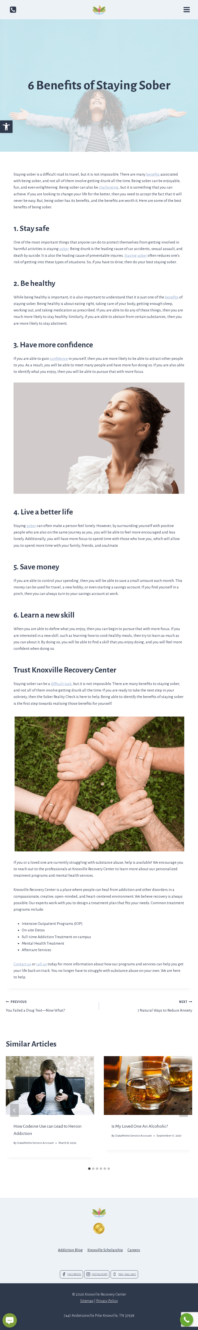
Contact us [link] (22, 964)
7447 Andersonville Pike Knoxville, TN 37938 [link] (99, 1315)
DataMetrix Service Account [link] (35, 1143)
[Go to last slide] (14, 1110)
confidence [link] (59, 358)
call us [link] (41, 964)
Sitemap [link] (86, 1301)
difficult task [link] (61, 684)
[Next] (183, 1110)
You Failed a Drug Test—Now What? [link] (35, 1006)
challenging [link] (109, 187)
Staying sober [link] (135, 255)
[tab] (89, 1168)
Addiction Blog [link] (70, 1250)
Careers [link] (133, 1250)
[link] (6, 126)
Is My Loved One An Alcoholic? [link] (140, 1126)
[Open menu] (186, 9)
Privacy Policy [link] (107, 1301)
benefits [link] (153, 174)
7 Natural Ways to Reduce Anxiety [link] (164, 1006)
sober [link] (64, 249)
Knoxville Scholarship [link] (105, 1250)
